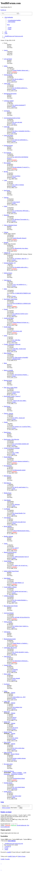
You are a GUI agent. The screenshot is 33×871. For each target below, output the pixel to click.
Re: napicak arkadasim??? (19, 105)
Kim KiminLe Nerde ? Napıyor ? (12, 396)
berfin (13, 454)
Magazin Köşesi (8, 380)
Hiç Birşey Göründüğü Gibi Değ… (22, 131)
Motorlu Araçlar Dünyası (10, 552)
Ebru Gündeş (7, 742)
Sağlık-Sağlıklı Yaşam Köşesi (11, 571)
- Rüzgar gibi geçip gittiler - (20, 400)
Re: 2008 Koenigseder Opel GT (21, 556)
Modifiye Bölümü (8, 536)
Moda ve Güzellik (8, 370)
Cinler (5, 180)
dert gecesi (15, 727)
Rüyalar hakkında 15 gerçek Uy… (21, 167)
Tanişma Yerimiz (8, 74)
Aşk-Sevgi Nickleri (9, 613)
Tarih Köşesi (7, 631)
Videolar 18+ (7, 252)
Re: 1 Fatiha (16, 452)
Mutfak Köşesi (7, 493)
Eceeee (14, 80)
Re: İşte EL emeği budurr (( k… (21, 487)
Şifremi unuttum (6, 807)
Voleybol (6, 197)
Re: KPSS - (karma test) (19, 418)
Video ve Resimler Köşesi (10, 225)
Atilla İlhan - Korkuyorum (19, 348)
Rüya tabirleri (7, 163)
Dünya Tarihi (7, 674)
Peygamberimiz (8, 465)
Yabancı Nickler (8, 621)
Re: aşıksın (15, 738)
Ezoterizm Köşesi (8, 145)
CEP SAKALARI (17, 331)
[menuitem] (14, 20)
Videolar (6, 232)
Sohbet (5, 66)
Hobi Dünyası (7, 475)
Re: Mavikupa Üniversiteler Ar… (21, 219)
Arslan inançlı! (16, 202)
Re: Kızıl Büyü (16, 176)
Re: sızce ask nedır (17, 122)
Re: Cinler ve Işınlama (18, 184)
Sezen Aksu (7, 711)
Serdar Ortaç (7, 721)
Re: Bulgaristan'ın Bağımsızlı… (21, 661)
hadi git (14, 717)
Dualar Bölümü (8, 457)
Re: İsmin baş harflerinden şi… (20, 139)
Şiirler (5, 289)
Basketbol (6, 215)
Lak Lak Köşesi (8, 59)
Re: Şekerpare (16, 504)
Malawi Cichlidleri (17, 772)
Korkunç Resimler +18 (9, 263)
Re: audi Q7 (16, 548)
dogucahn (14, 788)
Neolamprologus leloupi (19, 778)
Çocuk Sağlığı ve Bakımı (10, 587)
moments (14, 72)
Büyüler (6, 171)
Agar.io (6, 50)
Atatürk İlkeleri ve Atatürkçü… (20, 643)
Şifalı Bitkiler (7, 578)
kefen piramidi (16, 678)
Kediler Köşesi (7, 791)
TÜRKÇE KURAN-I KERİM (11, 448)
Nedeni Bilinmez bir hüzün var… (21, 322)
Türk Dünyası (7, 656)
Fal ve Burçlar (7, 152)
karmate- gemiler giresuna (19, 758)
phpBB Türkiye (12, 856)
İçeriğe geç (3, 10)
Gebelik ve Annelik (9, 595)
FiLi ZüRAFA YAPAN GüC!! (20, 313)
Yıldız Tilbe (7, 701)
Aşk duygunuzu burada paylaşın (12, 118)
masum (14, 558)
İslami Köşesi (7, 432)
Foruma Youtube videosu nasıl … (21, 70)
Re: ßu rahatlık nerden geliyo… (21, 267)
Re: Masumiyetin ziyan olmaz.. (20, 248)
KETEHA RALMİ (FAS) (19, 522)
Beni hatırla (14, 807)
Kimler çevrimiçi (6, 812)
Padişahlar (15, 669)
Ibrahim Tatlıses (8, 732)
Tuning (5, 543)
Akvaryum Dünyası (9, 771)
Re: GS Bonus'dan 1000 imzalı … (21, 210)
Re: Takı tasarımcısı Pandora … (21, 374)
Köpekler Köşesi (8, 782)
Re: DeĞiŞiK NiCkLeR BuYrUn (21, 617)
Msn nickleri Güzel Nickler (11, 606)
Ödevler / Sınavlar (8, 413)
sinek (13, 627)
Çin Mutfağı (7, 509)
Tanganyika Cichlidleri (17, 774)
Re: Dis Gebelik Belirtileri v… (20, 600)
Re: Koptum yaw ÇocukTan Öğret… (22, 426)
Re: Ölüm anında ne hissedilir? (20, 357)
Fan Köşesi (7, 684)
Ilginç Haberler (7, 353)
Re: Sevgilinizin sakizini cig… (20, 88)
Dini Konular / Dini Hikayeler (11, 439)
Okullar (6, 422)
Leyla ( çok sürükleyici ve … (20, 284)
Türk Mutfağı (7, 500)
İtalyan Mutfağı (8, 526)
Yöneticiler (7, 825)
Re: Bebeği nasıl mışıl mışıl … (20, 591)
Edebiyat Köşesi (8, 273)
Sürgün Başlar (16, 392)
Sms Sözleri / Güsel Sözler (10, 299)
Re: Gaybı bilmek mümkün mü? (21, 443)
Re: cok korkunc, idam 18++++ (21, 258)
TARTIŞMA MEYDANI (10, 647)
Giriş (2, 802)
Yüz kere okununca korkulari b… (21, 461)
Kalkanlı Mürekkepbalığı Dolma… (21, 530)
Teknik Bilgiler (7, 561)
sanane (14, 106)
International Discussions (10, 93)
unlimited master (16, 359)
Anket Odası (7, 83)
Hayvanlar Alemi (8, 764)
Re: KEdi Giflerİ (17, 796)
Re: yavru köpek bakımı (19, 787)
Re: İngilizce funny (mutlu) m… (21, 626)
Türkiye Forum (21, 856)
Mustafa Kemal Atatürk (10, 639)
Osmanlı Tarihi (7, 665)
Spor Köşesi (7, 190)
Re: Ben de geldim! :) (18, 79)
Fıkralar (6, 309)
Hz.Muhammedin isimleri (19, 470)
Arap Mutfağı (7, 517)
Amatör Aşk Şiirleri (9, 318)
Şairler (5, 335)
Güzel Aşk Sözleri (8, 135)
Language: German (9, 100)
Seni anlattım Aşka (17, 707)
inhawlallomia (12, 840)
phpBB (9, 852)
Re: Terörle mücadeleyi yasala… (21, 652)
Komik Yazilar (7, 327)
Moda (5, 363)
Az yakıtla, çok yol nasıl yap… (20, 565)
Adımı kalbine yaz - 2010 (18, 697)
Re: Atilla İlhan (16, 340)
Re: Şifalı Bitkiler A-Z (18, 582)
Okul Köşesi (7, 406)
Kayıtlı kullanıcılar (21, 825)
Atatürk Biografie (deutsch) (19, 238)
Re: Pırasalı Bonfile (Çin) (19, 513)
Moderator (13, 825)
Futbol (5, 206)
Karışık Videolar (15, 754)
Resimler (6, 242)
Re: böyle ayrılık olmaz (18, 748)
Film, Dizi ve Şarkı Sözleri (10, 387)
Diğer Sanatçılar (8, 752)
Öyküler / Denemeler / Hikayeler (12, 344)
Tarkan (5, 691)
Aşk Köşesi (7, 110)
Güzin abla (6, 126)
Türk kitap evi (7, 280)
